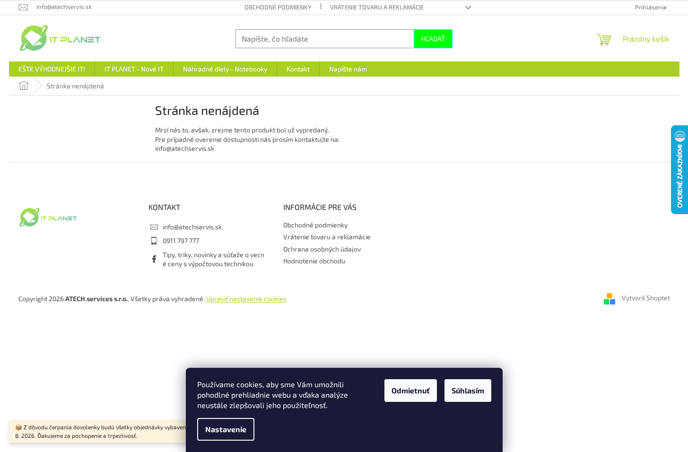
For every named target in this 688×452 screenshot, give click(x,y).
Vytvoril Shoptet (646, 298)
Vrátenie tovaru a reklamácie (377, 7)
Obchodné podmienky (277, 7)
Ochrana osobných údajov (322, 249)
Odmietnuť (411, 390)
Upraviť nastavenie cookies (246, 299)
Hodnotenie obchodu (314, 261)
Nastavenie (225, 429)
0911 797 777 (181, 240)
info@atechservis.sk (192, 227)
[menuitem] (52, 69)
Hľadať (433, 39)
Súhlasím (468, 390)
